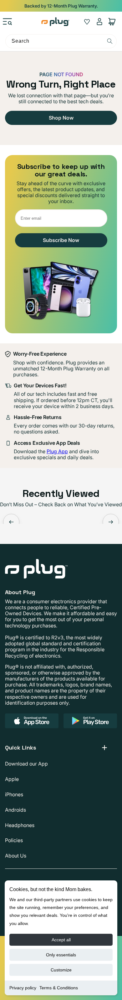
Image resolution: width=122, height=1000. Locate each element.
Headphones (19, 825)
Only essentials (61, 954)
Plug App (57, 451)
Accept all (61, 939)
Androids (15, 810)
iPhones (14, 794)
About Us (15, 855)
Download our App (26, 764)
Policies (14, 840)
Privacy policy (22, 987)
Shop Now (61, 118)
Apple (12, 779)
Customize (61, 969)
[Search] (110, 41)
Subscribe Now (61, 240)
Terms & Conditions (58, 987)
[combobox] (61, 41)
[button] (7, 21)
